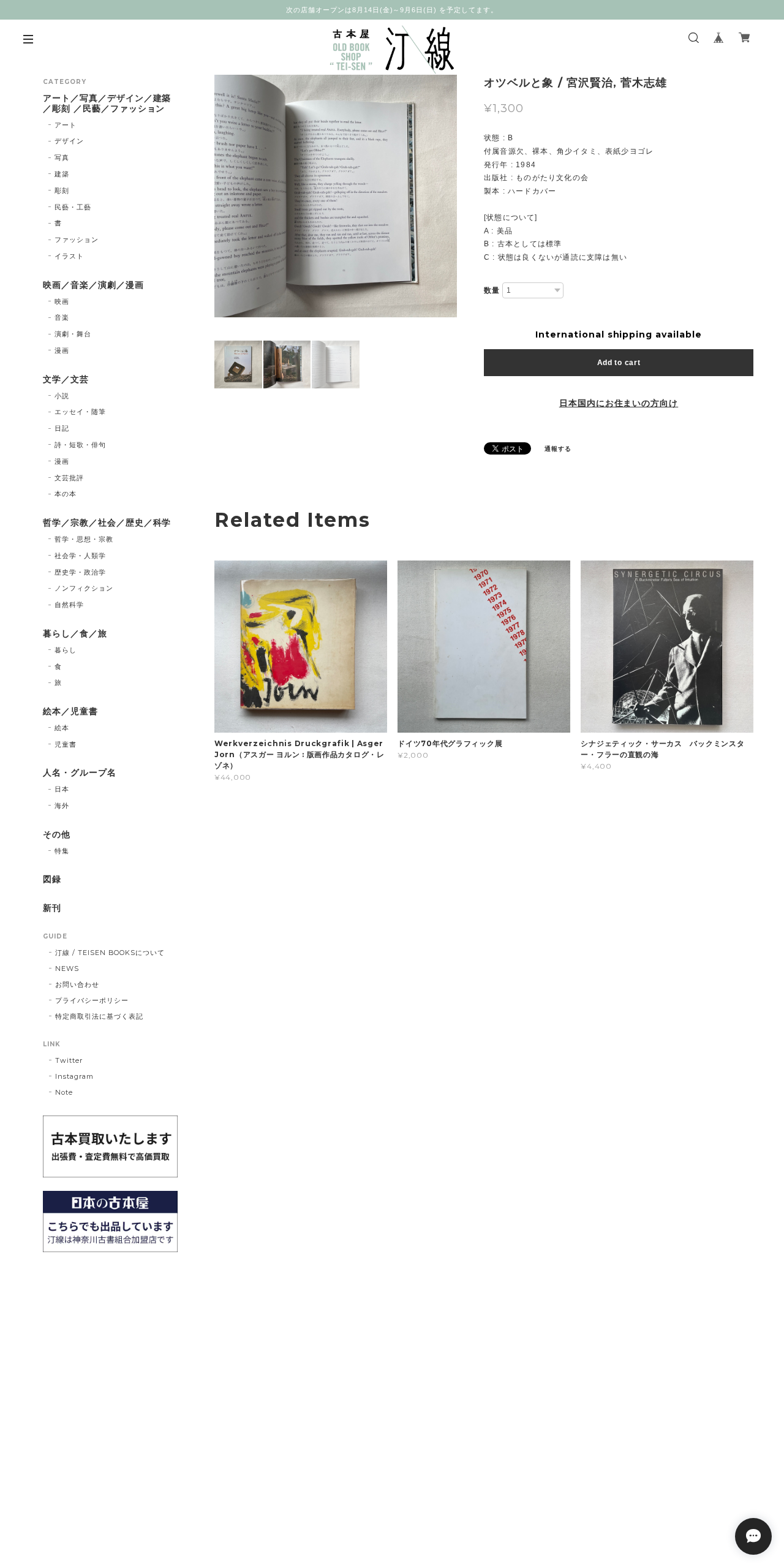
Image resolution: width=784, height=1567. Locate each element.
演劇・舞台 (73, 334)
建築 (62, 174)
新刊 (52, 908)
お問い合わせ (77, 984)
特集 (62, 851)
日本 (62, 789)
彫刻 (62, 190)
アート (66, 125)
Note (64, 1092)
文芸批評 (69, 478)
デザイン (69, 141)
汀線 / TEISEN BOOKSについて (110, 952)
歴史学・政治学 (80, 572)
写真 (62, 157)
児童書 (66, 744)
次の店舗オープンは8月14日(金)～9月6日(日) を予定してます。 (392, 9)
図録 (52, 879)
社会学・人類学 (80, 555)
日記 (62, 428)
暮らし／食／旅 (75, 634)
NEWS (67, 968)
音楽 (62, 317)
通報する (558, 449)
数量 (492, 290)
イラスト (69, 256)
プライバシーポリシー (92, 1000)
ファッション (77, 239)
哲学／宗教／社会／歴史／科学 (107, 523)
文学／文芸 (66, 379)
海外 (62, 805)
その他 (56, 834)
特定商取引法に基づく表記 (99, 1016)
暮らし (66, 650)
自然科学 (69, 604)
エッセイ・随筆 (80, 411)
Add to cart (619, 362)
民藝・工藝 (73, 207)
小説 (62, 395)
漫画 (62, 350)
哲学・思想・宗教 (84, 539)
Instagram (74, 1076)
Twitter (69, 1060)
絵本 (62, 727)
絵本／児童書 (70, 711)
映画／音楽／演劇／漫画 (93, 285)
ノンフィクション (84, 588)
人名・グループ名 (79, 773)
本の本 (66, 493)
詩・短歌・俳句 (80, 444)
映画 (62, 301)
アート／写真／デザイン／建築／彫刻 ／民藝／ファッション (107, 103)
